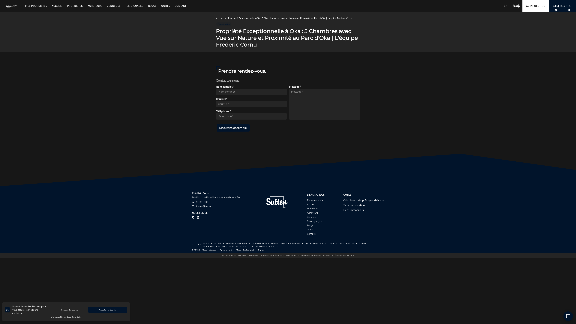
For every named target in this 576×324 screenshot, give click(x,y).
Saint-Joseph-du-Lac (238, 246)
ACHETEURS (95, 6)
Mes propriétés (315, 200)
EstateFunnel (235, 255)
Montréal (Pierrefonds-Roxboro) (264, 246)
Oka (306, 243)
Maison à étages (209, 250)
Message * (295, 86)
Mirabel (206, 243)
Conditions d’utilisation (311, 255)
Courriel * (221, 99)
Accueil (220, 18)
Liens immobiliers (353, 210)
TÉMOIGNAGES (134, 6)
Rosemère (350, 243)
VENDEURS (114, 6)
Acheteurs (312, 213)
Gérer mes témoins (345, 255)
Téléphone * (223, 111)
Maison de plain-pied (245, 250)
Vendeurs (312, 217)
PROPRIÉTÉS (75, 6)
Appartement (226, 250)
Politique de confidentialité (272, 255)
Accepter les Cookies (107, 310)
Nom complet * (225, 86)
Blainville (217, 243)
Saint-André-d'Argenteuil (214, 246)
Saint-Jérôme (336, 243)
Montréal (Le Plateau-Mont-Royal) (285, 243)
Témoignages (314, 221)
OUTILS (165, 6)
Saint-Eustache (319, 243)
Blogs (310, 225)
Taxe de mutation (354, 205)
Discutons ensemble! (233, 128)
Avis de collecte (292, 255)
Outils (310, 229)
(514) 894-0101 (562, 6)
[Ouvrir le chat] (568, 316)
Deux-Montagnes (259, 243)
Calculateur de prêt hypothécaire (363, 200)
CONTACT (180, 6)
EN (505, 5)
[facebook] (556, 9)
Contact (311, 233)
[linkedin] (569, 9)
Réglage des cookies (69, 310)
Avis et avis (328, 255)
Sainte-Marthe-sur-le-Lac (236, 243)
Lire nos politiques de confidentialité (66, 317)
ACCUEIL (57, 6)
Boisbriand (363, 243)
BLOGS (152, 6)
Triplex (261, 250)
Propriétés (312, 208)
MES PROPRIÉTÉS (36, 6)
